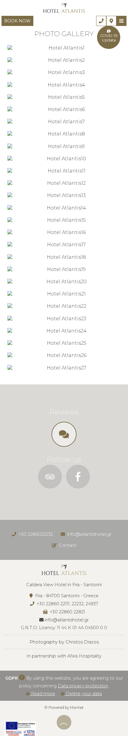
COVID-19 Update (109, 37)
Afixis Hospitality (84, 656)
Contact (67, 545)
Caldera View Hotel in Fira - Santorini (64, 584)
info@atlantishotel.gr (89, 534)
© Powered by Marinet (64, 707)
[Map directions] (111, 21)
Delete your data (83, 693)
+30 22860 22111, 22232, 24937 (67, 603)
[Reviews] (64, 436)
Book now (17, 21)
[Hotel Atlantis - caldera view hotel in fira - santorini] (64, 7)
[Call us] (101, 21)
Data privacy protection (83, 686)
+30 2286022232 (35, 534)
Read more (42, 693)
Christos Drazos (82, 642)
